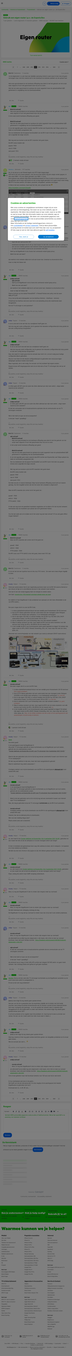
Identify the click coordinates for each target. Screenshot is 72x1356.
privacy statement (31, 225)
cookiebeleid (18, 225)
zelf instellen (50, 230)
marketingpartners (21, 219)
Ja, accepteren (48, 237)
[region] (36, 219)
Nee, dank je (23, 237)
